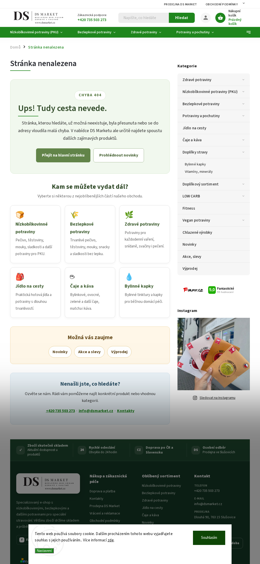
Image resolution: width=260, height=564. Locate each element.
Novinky (189, 244)
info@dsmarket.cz (96, 411)
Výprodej (190, 268)
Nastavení (44, 551)
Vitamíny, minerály (199, 171)
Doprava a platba (102, 491)
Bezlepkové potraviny (201, 104)
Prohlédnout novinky (118, 155)
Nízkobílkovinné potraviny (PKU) (210, 92)
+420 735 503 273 (60, 411)
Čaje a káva (192, 140)
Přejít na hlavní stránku (63, 155)
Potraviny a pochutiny (201, 116)
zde (111, 540)
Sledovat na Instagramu (217, 397)
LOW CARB (191, 196)
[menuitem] (40, 32)
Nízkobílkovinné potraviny (161, 485)
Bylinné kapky (195, 164)
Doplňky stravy (195, 152)
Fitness (189, 208)
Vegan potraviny (196, 220)
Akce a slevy (89, 352)
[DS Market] (48, 483)
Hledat (181, 17)
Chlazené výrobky (197, 232)
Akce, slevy (192, 256)
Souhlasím (209, 537)
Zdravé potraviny (197, 80)
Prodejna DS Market (180, 4)
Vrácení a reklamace (105, 513)
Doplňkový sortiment (201, 184)
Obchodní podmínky (222, 4)
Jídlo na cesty (194, 128)
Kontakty (125, 411)
